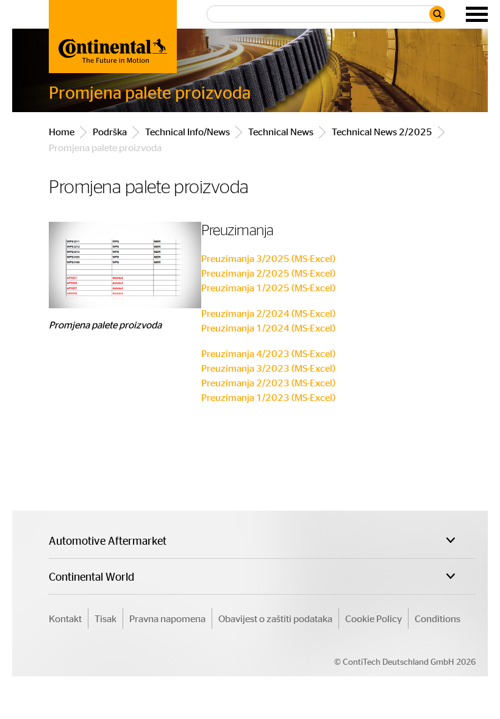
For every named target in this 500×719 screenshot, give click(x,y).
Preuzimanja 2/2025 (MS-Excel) (268, 272)
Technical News (280, 131)
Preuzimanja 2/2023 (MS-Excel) (268, 382)
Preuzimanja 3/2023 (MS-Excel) (268, 367)
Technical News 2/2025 (382, 131)
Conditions (437, 618)
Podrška (110, 131)
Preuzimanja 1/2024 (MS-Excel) (268, 327)
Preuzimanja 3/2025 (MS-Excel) (268, 258)
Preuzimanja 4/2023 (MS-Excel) (268, 353)
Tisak (105, 618)
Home (61, 131)
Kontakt (65, 618)
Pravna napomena (167, 618)
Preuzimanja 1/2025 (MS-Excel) (268, 287)
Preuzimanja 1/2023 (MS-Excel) (268, 397)
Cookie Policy (373, 618)
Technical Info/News (187, 131)
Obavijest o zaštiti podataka (275, 618)
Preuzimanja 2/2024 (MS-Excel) (268, 312)
